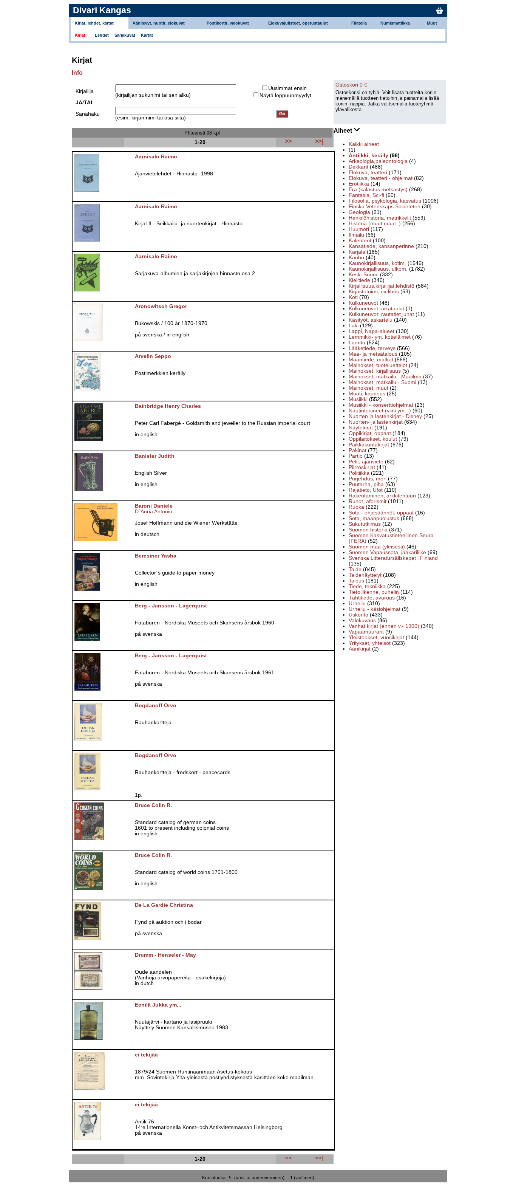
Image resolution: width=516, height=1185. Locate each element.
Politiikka (359, 473)
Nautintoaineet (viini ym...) (380, 411)
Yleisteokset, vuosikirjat (376, 637)
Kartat (147, 35)
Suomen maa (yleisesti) (377, 547)
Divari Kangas (102, 10)
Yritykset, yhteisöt (370, 643)
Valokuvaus (362, 620)
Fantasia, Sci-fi (366, 195)
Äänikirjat (360, 649)
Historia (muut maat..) (375, 223)
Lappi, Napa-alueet (371, 331)
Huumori (359, 229)
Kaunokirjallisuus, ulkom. (378, 269)
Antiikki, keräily (368, 155)
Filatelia (359, 23)
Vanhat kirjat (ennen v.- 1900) (384, 626)
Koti (353, 297)
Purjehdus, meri (367, 479)
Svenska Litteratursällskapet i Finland (393, 558)
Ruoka (356, 507)
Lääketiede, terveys (372, 348)
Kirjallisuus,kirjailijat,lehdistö (381, 286)
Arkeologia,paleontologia (378, 161)
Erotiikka (359, 184)
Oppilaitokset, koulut (373, 439)
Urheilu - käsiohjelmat (374, 609)
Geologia (359, 212)
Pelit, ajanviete (366, 462)
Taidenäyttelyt (365, 575)
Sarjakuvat (124, 35)
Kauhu (356, 257)
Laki (353, 325)
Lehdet (102, 35)
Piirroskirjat (362, 467)
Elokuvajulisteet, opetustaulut (298, 23)
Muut (432, 23)
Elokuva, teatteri (368, 172)
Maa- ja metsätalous (373, 354)
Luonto (357, 342)
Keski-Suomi (364, 274)
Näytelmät (361, 428)
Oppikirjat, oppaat (370, 433)
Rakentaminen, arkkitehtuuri (382, 496)
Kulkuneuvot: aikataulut (376, 308)
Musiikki (358, 399)
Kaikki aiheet (364, 144)
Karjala (357, 252)
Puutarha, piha (366, 484)
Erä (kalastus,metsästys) (378, 189)
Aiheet (344, 130)
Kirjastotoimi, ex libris (374, 291)
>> (288, 1157)
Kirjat (80, 35)
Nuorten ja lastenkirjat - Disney (385, 416)
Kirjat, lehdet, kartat (94, 23)
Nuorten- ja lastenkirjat (376, 422)
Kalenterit (360, 240)
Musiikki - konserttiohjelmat (381, 405)
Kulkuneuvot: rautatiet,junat (381, 314)
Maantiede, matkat (371, 359)
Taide (355, 569)
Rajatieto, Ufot (366, 490)
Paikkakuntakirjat (369, 445)
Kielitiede (359, 280)
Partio (356, 456)
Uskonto (358, 615)
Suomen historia (368, 530)
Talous (356, 581)
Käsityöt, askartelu (370, 320)
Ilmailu (356, 235)
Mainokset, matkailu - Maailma (385, 377)
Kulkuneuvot (363, 303)
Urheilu (357, 603)
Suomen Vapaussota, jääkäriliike (387, 552)
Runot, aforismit (367, 501)
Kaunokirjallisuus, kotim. (377, 263)
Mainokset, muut (368, 388)
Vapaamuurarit (366, 632)
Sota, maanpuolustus (374, 518)
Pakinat (357, 450)
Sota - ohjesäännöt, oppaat (381, 513)
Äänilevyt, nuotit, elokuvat (159, 23)
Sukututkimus (365, 524)
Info (77, 73)
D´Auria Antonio (153, 511)
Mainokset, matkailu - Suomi (382, 382)
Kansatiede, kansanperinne (381, 246)
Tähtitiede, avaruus (372, 598)
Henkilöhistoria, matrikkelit (380, 218)
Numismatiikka (395, 23)
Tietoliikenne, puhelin (374, 592)
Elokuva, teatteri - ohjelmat (380, 178)
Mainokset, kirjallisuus (375, 371)
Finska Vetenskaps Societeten (384, 206)
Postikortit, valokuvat (228, 23)
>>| (319, 1157)
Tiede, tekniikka (367, 586)
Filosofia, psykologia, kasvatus (385, 201)
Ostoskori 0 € (351, 85)
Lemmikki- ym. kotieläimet (380, 337)
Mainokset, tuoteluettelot (378, 365)
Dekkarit (358, 167)
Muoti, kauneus (367, 394)
